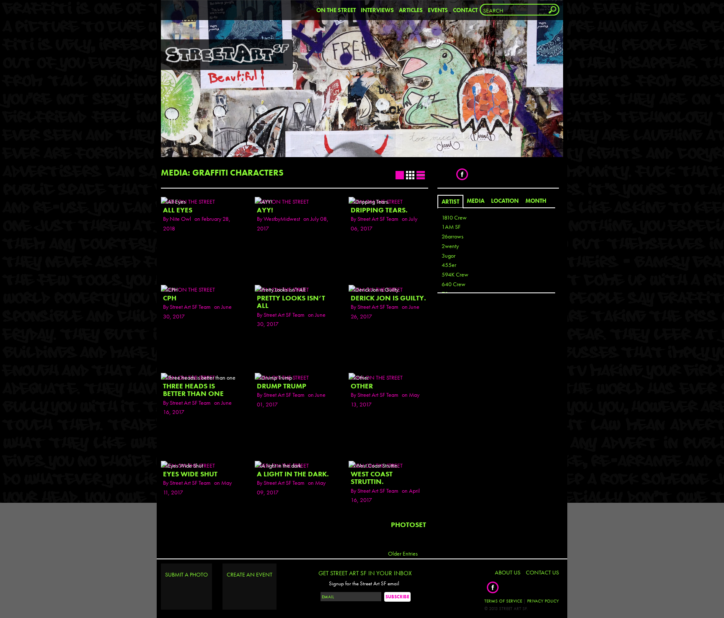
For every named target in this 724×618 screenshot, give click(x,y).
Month (535, 200)
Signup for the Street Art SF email (364, 583)
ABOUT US (507, 572)
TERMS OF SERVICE (503, 601)
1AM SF (451, 226)
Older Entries (403, 553)
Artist (450, 201)
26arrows (452, 236)
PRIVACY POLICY (543, 601)
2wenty (450, 246)
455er (449, 265)
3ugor (448, 255)
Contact (465, 10)
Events (438, 10)
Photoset (408, 524)
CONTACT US (542, 572)
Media (475, 200)
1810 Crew (454, 217)
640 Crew (453, 284)
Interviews (377, 10)
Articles (411, 10)
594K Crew (455, 274)
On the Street (336, 10)
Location (505, 200)
